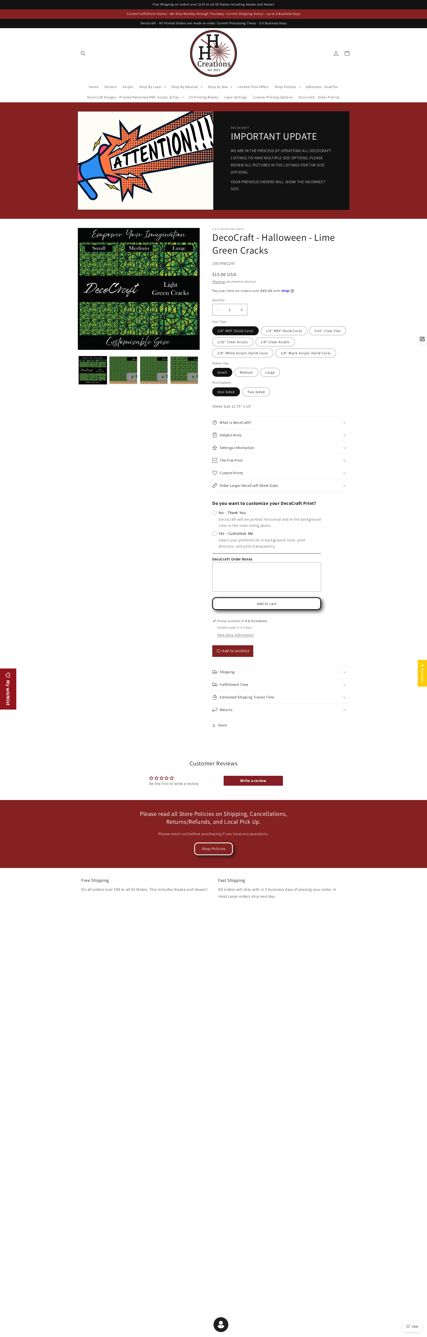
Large (270, 372)
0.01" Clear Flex (328, 331)
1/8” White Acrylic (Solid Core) (242, 353)
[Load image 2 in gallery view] (123, 370)
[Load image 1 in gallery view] (93, 370)
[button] (83, 53)
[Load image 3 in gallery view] (154, 370)
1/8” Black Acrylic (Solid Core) (306, 353)
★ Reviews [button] (422, 673)
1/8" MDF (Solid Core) (235, 331)
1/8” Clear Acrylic (275, 342)
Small (222, 372)
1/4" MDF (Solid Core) (284, 331)
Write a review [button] (253, 780)
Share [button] (222, 725)
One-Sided (226, 392)
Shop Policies (213, 848)
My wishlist (8, 692)
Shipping (218, 281)
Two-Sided (256, 392)
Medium (246, 372)
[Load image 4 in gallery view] (184, 370)
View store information (235, 635)
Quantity (218, 300)
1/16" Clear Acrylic (232, 342)
